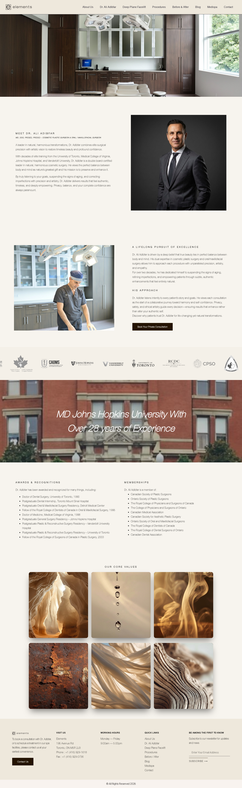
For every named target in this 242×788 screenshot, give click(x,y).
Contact (228, 7)
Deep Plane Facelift (134, 7)
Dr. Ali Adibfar (108, 7)
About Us (87, 7)
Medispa (212, 7)
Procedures (159, 7)
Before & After (180, 7)
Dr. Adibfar (45, 739)
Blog (198, 7)
